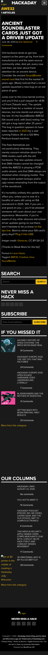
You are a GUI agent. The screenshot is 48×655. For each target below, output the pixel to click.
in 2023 (23, 130)
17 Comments (26, 551)
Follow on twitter (7, 304)
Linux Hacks (18, 253)
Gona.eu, (22, 240)
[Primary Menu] (44, 3)
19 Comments (26, 350)
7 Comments (26, 388)
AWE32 (14, 257)
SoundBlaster (9, 261)
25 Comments (27, 420)
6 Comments (26, 526)
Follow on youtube (12, 304)
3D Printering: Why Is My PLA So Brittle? (29, 558)
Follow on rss (16, 304)
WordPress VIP (29, 647)
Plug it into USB (24, 234)
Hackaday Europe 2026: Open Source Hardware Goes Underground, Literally (30, 377)
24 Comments (27, 367)
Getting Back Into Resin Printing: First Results (28, 412)
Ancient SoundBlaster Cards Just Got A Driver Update (23, 31)
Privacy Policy (7, 642)
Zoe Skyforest (25, 42)
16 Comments (26, 505)
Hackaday (24, 3)
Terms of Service (20, 642)
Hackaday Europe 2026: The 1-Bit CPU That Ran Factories (30, 359)
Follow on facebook (3, 304)
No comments (27, 494)
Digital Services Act (35, 642)
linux (31, 257)
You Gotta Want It (27, 500)
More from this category (13, 425)
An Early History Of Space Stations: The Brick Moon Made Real (29, 343)
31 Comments (26, 401)
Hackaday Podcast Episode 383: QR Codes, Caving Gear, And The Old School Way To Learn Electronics (29, 515)
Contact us (21, 304)
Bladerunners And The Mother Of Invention (30, 394)
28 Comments (27, 565)
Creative (23, 257)
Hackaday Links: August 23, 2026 (26, 487)
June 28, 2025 (9, 42)
